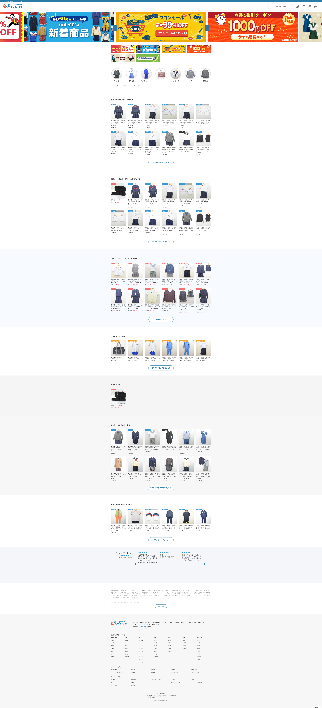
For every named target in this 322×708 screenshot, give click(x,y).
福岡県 (198, 640)
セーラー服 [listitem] (132, 85)
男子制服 (133, 685)
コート (112, 682)
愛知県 (141, 662)
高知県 (184, 648)
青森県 (112, 643)
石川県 (141, 645)
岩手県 (112, 645)
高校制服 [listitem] (115, 85)
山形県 (112, 654)
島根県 (170, 643)
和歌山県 (156, 656)
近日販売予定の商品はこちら (161, 368)
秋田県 (112, 651)
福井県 (141, 648)
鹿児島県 (199, 656)
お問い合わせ (192, 622)
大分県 (198, 651)
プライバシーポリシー (167, 622)
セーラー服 (133, 679)
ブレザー (113, 679)
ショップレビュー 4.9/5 (141, 626)
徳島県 (184, 640)
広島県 (170, 648)
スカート (193, 679)
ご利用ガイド (135, 622)
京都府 (155, 645)
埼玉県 (126, 648)
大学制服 (153, 672)
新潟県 (141, 640)
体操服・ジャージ (135, 682)
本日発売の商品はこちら (161, 162)
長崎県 (198, 645)
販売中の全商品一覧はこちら (161, 242)
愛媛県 (184, 645)
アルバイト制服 (195, 672)
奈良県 (155, 654)
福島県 (112, 656)
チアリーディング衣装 (196, 682)
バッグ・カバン (155, 682)
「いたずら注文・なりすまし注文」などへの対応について (146, 624)
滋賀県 (155, 643)
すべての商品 (114, 669)
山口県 (170, 651)
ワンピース (174, 679)
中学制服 (153, 669)
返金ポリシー (184, 622)
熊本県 (198, 648)
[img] (125, 555)
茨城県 (126, 640)
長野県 (141, 654)
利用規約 (177, 622)
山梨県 (141, 651)
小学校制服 (174, 669)
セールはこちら (161, 319)
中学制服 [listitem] (123, 85)
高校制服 (133, 669)
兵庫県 (155, 651)
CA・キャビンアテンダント (118, 672)
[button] (115, 28)
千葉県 (126, 651)
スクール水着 (114, 685)
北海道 (112, 640)
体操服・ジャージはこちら (161, 540)
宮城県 (112, 648)
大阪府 (155, 648)
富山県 (141, 643)
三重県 (155, 640)
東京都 (126, 654)
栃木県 (126, 643)
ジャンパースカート (156, 679)
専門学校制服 (174, 672)
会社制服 (133, 672)
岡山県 (170, 645)
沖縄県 (198, 659)
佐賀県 (198, 643)
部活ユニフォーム (175, 682)
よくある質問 (143, 622)
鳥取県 (170, 640)
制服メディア (201, 622)
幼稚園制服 (194, 669)
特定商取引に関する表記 (154, 622)
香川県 (184, 643)
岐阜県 (141, 656)
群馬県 (126, 645)
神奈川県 (127, 656)
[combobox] (280, 6)
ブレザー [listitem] (140, 85)
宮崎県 (198, 654)
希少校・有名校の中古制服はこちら (160, 488)
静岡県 (141, 659)
